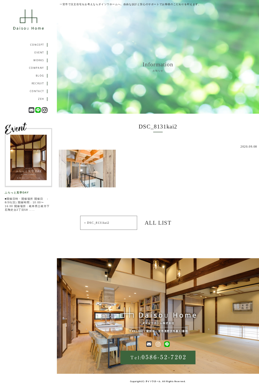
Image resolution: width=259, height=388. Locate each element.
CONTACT (37, 91)
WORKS (38, 60)
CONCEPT (37, 45)
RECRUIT (38, 83)
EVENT (39, 52)
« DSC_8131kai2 (96, 222)
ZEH (41, 99)
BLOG (40, 75)
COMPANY (36, 68)
